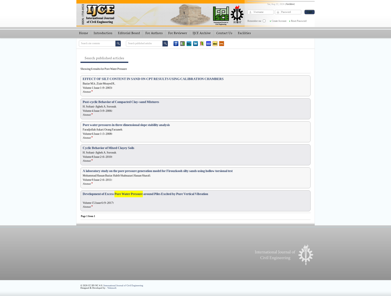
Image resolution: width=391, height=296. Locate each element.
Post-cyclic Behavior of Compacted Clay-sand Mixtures (121, 102)
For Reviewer (177, 33)
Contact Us (224, 33)
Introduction (103, 33)
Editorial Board (129, 33)
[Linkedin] (195, 43)
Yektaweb (111, 288)
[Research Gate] (182, 43)
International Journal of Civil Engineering (123, 285)
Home (83, 33)
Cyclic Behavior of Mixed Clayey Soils (108, 148)
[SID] (208, 43)
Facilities (244, 33)
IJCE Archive (202, 33)
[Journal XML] (221, 43)
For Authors (154, 33)
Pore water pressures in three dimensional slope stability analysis (126, 125)
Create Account (279, 21)
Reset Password (298, 21)
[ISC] (215, 43)
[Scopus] (189, 43)
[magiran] (202, 43)
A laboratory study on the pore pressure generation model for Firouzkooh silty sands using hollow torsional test (158, 171)
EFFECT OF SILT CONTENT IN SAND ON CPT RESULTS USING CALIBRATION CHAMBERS (153, 79)
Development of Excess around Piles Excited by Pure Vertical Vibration (145, 194)
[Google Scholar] (176, 43)
